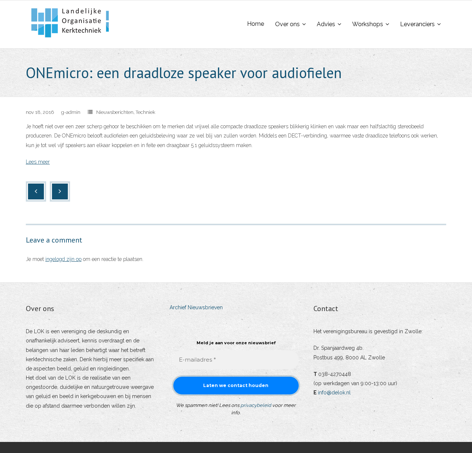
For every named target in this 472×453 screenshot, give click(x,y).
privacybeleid (255, 405)
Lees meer (38, 162)
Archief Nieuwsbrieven (196, 307)
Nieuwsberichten (114, 112)
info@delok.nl (334, 392)
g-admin (70, 112)
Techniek (145, 112)
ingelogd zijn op (63, 259)
